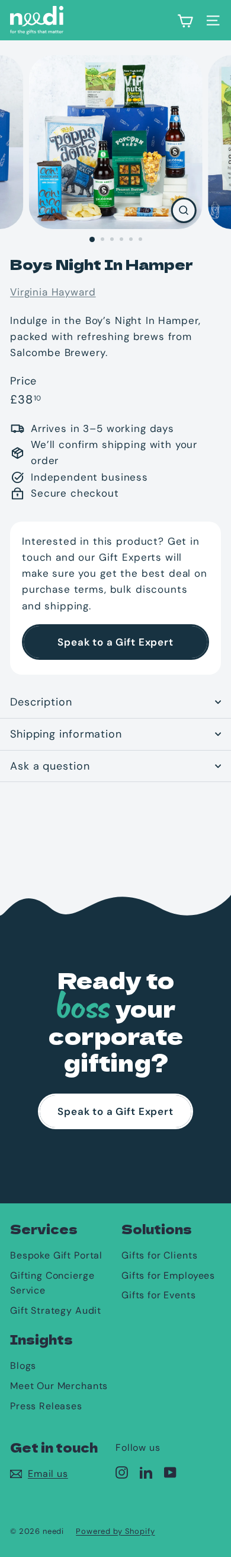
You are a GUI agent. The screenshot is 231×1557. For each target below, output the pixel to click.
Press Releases (46, 1406)
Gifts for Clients (159, 1255)
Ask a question (50, 766)
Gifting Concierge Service (52, 1283)
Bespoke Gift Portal (56, 1255)
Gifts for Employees (168, 1275)
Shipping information (66, 734)
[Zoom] (183, 210)
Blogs (23, 1365)
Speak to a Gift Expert (115, 642)
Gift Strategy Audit (55, 1310)
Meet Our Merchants (59, 1386)
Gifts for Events (158, 1295)
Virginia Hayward (53, 291)
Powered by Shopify (115, 1531)
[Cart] (185, 20)
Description (41, 702)
